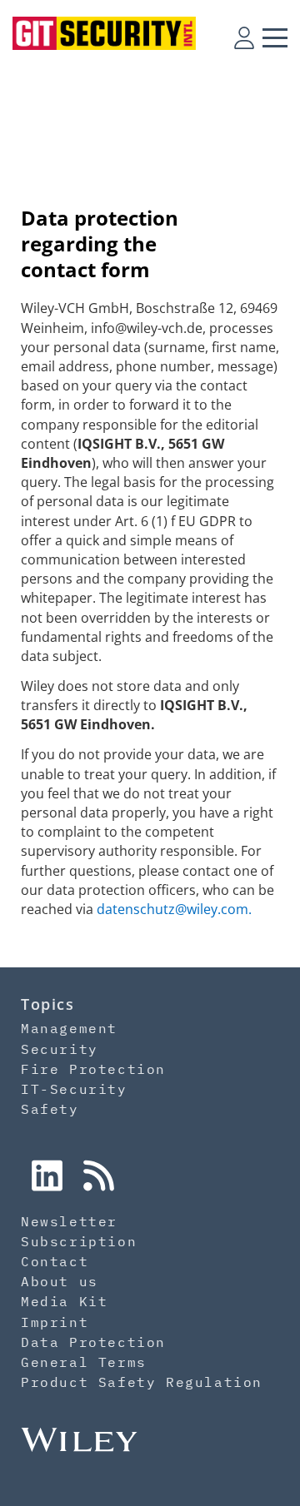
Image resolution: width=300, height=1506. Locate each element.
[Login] (244, 37)
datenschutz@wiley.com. (174, 909)
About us (59, 1281)
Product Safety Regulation (141, 1382)
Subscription (79, 1241)
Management (69, 1028)
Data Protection (93, 1342)
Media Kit (64, 1301)
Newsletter (69, 1221)
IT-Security (74, 1089)
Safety (50, 1109)
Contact (54, 1261)
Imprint (54, 1322)
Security (59, 1049)
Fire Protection (93, 1069)
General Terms (84, 1362)
